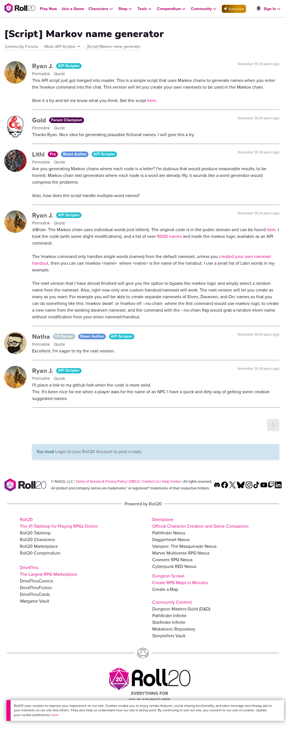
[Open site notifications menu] (258, 9)
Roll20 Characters (37, 539)
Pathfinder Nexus (168, 533)
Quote (59, 74)
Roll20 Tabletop (35, 533)
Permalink (41, 74)
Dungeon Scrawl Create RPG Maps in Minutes (180, 579)
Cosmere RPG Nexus (172, 559)
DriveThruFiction (36, 587)
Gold (40, 120)
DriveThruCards (35, 594)
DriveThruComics (36, 581)
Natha (42, 336)
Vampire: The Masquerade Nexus (184, 546)
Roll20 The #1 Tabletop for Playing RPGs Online (59, 522)
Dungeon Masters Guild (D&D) (181, 609)
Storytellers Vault (168, 635)
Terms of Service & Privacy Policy (101, 481)
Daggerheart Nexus (171, 539)
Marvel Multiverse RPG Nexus (180, 553)
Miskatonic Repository (173, 629)
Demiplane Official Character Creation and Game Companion (200, 522)
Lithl (39, 154)
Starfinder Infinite (168, 622)
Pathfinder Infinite (169, 615)
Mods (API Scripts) (60, 46)
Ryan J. (43, 66)
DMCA (134, 481)
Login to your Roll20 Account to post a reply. (98, 451)
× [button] (280, 706)
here (54, 714)
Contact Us (150, 481)
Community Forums (21, 46)
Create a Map (165, 589)
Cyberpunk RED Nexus (174, 566)
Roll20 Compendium (40, 553)
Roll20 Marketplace (39, 546)
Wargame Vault (34, 601)
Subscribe (236, 8)
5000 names (169, 236)
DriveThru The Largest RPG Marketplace (48, 570)
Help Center (171, 481)
